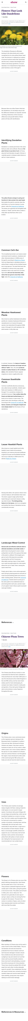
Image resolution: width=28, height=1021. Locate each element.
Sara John (5, 639)
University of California (17, 206)
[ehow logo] (14, 2)
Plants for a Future (20, 260)
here (9, 23)
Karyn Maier (5, 17)
